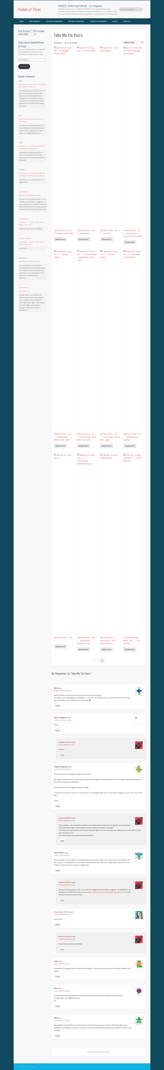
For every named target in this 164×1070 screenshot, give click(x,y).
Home (21, 21)
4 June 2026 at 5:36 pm (61, 964)
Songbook (93, 9)
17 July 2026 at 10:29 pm (62, 991)
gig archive (103, 11)
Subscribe (24, 66)
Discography (34, 21)
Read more (60, 239)
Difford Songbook (76, 21)
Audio (114, 21)
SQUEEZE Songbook (54, 21)
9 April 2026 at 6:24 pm (62, 855)
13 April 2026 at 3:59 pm (67, 885)
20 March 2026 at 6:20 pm (62, 691)
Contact (127, 21)
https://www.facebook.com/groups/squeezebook (106, 892)
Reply (58, 706)
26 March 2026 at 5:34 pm (62, 720)
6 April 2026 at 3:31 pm (66, 745)
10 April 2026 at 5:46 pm (62, 915)
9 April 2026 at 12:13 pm (67, 821)
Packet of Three (29, 9)
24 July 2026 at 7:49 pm (61, 1020)
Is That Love (25, 291)
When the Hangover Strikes (30, 195)
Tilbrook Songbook (98, 21)
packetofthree (65, 742)
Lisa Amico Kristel (61, 912)
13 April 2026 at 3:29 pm (67, 939)
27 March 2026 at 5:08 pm (62, 769)
